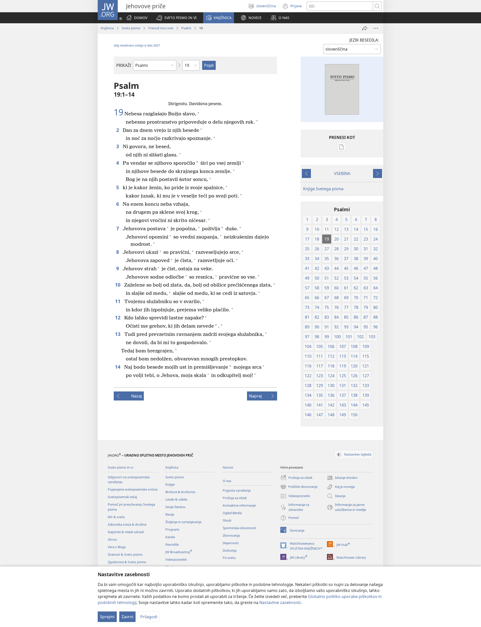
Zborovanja (231, 535)
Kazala (170, 537)
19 (118, 112)
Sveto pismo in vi (120, 467)
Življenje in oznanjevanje (183, 522)
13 (118, 334)
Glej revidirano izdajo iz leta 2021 (137, 45)
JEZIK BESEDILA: (364, 40)
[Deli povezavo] (364, 28)
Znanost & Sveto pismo (125, 554)
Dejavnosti (230, 543)
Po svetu (229, 557)
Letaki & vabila (176, 499)
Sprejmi (107, 616)
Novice (228, 467)
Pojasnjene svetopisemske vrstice (133, 489)
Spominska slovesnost (239, 528)
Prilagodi (148, 616)
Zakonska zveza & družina (127, 524)
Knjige (170, 484)
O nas (227, 481)
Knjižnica (107, 28)
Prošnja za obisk (235, 498)
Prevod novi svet (160, 28)
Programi (172, 529)
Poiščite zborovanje (298, 487)
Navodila (172, 544)
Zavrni (127, 616)
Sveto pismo (131, 28)
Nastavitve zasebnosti (280, 602)
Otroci (112, 539)
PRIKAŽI (123, 65)
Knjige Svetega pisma (323, 188)
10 (118, 284)
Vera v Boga (117, 547)
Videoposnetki (176, 559)
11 (118, 301)
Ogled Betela (232, 513)
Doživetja (229, 550)
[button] (176, 17)
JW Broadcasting (178, 552)
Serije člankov (175, 507)
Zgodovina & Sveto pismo (127, 562)
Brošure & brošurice (180, 492)
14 (118, 366)
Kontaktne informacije (239, 505)
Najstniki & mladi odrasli (126, 532)
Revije (169, 514)
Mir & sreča (116, 517)
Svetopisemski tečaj (122, 497)
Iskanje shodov (342, 478)
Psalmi (186, 28)
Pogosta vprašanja (237, 490)
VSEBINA (342, 173)
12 (118, 317)
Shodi (227, 520)
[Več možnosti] (375, 28)
